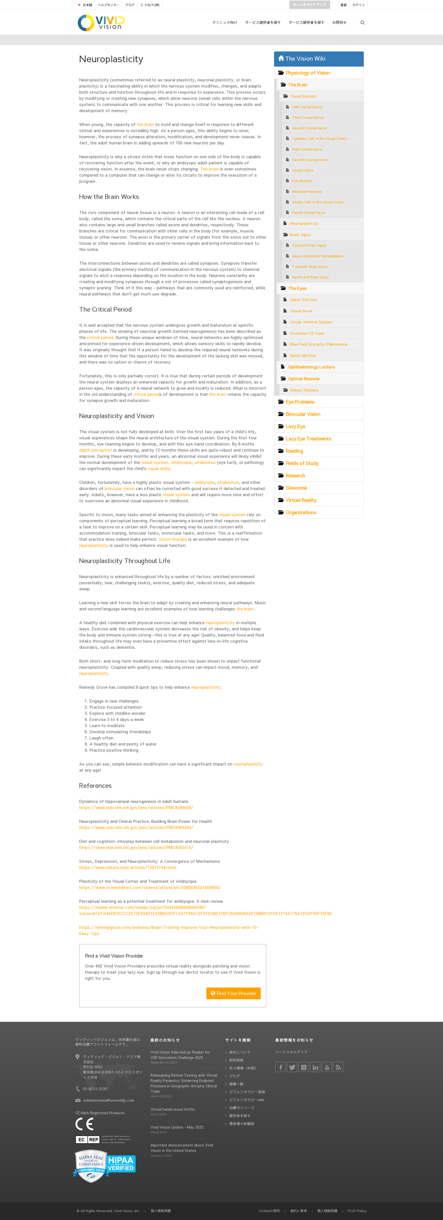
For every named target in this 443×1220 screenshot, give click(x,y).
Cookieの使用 (269, 1210)
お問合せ (339, 22)
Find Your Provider (235, 993)
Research (295, 475)
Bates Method (303, 355)
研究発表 (236, 1060)
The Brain (297, 84)
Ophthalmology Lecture (311, 366)
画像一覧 (236, 1083)
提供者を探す (240, 1115)
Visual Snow (301, 310)
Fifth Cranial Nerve (307, 106)
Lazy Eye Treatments (308, 438)
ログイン (359, 5)
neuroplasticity (93, 545)
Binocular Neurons (307, 191)
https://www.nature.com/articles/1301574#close (127, 867)
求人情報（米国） (243, 1067)
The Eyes (297, 288)
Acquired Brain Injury (309, 245)
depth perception (95, 450)
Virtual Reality (301, 500)
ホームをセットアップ (309, 4)
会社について (240, 1052)
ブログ (130, 5)
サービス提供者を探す (263, 22)
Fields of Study (302, 463)
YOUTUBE (151, 5)
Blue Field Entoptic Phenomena (318, 344)
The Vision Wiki (305, 58)
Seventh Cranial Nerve (310, 159)
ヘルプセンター (108, 5)
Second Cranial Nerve (309, 127)
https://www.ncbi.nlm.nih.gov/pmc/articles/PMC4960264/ (136, 827)
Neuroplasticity (304, 223)
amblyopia (203, 482)
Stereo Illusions (304, 389)
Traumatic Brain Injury (310, 266)
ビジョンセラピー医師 (247, 1091)
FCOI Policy (357, 1210)
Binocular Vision (303, 414)
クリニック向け (224, 22)
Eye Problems (300, 401)
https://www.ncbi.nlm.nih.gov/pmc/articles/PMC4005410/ (136, 847)
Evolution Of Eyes (307, 333)
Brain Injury (300, 234)
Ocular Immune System (311, 321)
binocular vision (119, 488)
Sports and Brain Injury (310, 276)
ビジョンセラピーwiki (246, 1099)
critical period (99, 337)
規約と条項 (298, 1210)
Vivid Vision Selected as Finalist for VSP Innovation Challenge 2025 (180, 1054)
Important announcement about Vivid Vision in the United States (181, 1147)
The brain (208, 169)
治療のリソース (241, 1107)
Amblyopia (180, 462)
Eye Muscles (302, 180)
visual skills (158, 468)
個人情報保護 (327, 1210)
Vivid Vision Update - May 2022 (177, 1127)
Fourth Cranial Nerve (308, 212)
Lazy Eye (295, 426)
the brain (145, 124)
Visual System (303, 96)
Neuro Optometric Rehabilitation (317, 255)
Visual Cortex (302, 170)
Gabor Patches (303, 299)
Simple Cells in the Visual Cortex (318, 201)
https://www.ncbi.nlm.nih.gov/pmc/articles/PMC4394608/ (136, 807)
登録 (343, 5)
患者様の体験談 (241, 1123)
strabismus (204, 462)
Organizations (301, 512)
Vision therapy (172, 539)
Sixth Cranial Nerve (307, 149)
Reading (294, 451)
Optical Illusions (304, 378)
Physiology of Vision (308, 72)
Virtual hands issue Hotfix (172, 1109)
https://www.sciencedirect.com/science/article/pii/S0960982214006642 (149, 887)
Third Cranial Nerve (308, 117)
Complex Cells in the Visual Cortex (319, 138)
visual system (154, 462)
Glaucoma (296, 487)
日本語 (87, 5)
